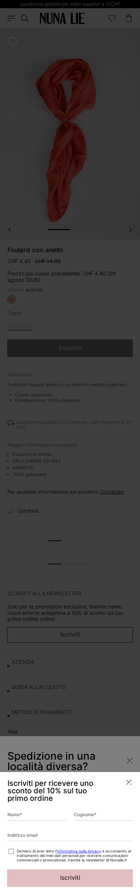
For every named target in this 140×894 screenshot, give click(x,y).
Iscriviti (70, 877)
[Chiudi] (128, 782)
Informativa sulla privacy (79, 851)
